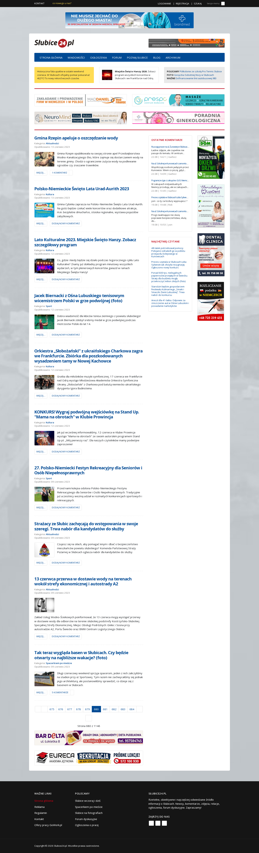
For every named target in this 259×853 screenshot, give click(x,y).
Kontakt (39, 3)
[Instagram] (157, 823)
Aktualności (52, 143)
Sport (49, 306)
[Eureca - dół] (88, 757)
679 (87, 709)
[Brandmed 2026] (129, 20)
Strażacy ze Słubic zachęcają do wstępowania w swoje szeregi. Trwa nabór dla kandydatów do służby (86, 526)
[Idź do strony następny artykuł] (139, 709)
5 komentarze (60, 692)
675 (52, 709)
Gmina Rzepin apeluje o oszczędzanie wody (76, 138)
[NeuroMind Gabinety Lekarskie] (80, 117)
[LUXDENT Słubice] (211, 205)
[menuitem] (51, 57)
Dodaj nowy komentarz (66, 223)
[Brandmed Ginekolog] (178, 117)
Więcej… (40, 172)
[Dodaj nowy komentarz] (71, 173)
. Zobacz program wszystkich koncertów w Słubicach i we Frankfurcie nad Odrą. (135, 75)
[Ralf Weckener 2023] (210, 301)
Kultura (50, 194)
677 (69, 709)
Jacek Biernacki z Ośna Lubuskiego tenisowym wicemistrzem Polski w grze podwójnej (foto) (79, 298)
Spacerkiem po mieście (59, 663)
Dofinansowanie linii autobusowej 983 (196, 78)
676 (60, 709)
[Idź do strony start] (38, 709)
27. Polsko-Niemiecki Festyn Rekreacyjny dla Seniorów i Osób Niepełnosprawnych (88, 470)
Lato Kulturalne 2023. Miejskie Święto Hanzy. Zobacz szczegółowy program (85, 242)
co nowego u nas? (62, 3)
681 (105, 709)
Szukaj (198, 3)
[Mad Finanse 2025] (80, 100)
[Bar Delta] (88, 737)
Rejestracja (182, 3)
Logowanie (164, 3)
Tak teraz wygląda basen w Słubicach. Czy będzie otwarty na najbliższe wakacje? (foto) (81, 655)
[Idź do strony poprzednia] (44, 709)
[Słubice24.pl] (54, 43)
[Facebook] (151, 823)
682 (114, 709)
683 (123, 709)
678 (78, 709)
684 (132, 709)
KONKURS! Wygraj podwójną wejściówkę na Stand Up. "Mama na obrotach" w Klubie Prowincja (86, 414)
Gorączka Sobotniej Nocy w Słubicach (194, 75)
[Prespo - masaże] (178, 100)
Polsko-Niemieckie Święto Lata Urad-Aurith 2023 (81, 188)
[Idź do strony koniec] (88, 718)
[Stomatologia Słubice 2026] (187, 43)
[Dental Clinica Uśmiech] (211, 254)
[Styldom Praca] (211, 157)
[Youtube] (164, 823)
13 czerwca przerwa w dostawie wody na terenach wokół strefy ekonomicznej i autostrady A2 (83, 581)
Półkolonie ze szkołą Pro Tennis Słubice (201, 71)
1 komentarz (59, 172)
